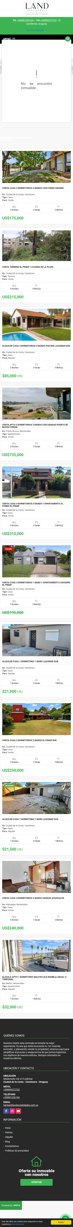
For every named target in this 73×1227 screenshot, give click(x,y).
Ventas (9, 1132)
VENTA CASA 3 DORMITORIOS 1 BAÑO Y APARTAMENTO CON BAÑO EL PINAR (36, 583)
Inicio (8, 1128)
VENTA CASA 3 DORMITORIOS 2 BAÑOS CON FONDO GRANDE (33, 188)
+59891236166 (25, 20)
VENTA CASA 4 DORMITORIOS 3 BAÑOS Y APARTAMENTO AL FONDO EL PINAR (32, 504)
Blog (7, 1141)
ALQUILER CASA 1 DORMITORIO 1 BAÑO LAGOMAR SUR (30, 661)
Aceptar (61, 1222)
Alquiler (9, 1137)
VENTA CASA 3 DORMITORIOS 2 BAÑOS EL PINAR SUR (29, 740)
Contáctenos (12, 1146)
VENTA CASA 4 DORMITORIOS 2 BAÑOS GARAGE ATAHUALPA (33, 898)
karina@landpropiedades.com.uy (20, 1105)
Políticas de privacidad (17, 1150)
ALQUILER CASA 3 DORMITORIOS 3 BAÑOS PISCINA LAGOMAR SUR (36, 346)
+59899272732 (48, 20)
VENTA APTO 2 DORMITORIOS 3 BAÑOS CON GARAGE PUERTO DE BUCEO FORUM (35, 426)
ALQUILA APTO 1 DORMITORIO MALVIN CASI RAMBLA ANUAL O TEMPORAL (34, 978)
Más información (18, 1224)
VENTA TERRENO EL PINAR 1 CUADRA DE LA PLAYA (27, 267)
